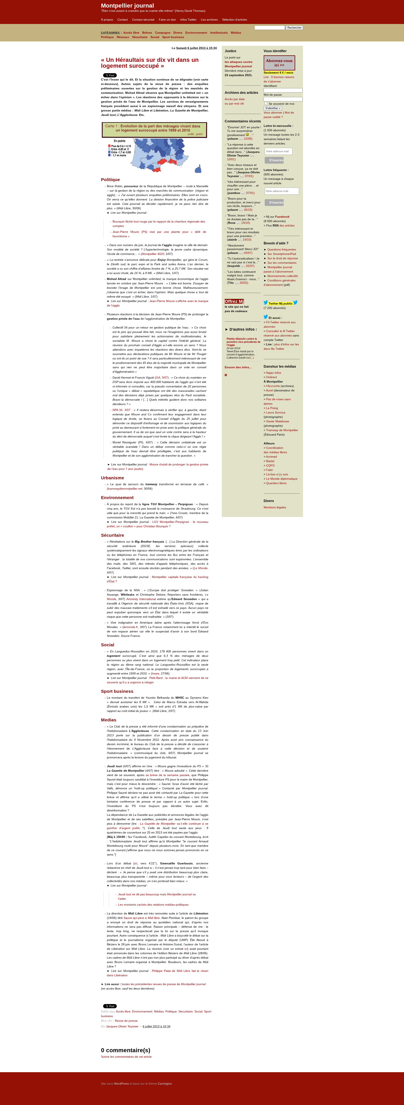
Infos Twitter (188, 19)
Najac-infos (273, 372)
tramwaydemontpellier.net (125, 488)
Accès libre (131, 32)
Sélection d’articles (234, 19)
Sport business (173, 37)
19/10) (245, 222)
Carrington (165, 1083)
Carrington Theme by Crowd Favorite (276, 1082)
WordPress (121, 1083)
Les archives (209, 19)
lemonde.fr (131, 627)
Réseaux (123, 37)
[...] (252, 357)
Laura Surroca (275, 412)
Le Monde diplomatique (282, 478)
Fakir (269, 470)
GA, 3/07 (162, 377)
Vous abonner (273, 112)
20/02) (244, 282)
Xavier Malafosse (277, 421)
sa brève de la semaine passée (167, 775)
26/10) (248, 209)
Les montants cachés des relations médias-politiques (153, 904)
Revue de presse (126, 1020)
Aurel (269, 390)
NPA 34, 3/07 (122, 410)
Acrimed (271, 456)
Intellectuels (219, 32)
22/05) (248, 138)
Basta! (270, 461)
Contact (122, 19)
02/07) (250, 266)
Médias (236, 32)
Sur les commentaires (281, 262)
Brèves (147, 32)
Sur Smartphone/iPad (281, 254)
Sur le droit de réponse (282, 258)
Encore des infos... (238, 367)
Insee (155, 673)
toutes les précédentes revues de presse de (164, 984)
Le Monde (200, 568)
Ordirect (271, 377)
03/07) (248, 252)
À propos (107, 19)
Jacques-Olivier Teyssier (122, 1026)
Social (154, 37)
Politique (107, 37)
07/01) (249, 176)
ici (135, 863)
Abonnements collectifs (282, 276)
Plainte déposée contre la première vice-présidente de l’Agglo (243, 342)
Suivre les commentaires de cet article (126, 1056)
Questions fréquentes (281, 249)
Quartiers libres (276, 483)
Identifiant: (271, 85)
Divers (177, 32)
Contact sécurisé (143, 19)
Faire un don (167, 19)
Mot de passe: (273, 94)
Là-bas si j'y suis (277, 474)
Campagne (162, 32)
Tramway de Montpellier (282, 430)
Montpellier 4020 (153, 254)
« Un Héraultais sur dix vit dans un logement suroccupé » (150, 63)
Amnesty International (141, 599)
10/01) (231, 159)
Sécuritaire (140, 37)
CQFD (270, 465)
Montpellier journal (127, 5)
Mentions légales (275, 507)
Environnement (196, 32)
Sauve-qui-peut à (142, 918)
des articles (287, 225)
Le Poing (272, 408)
